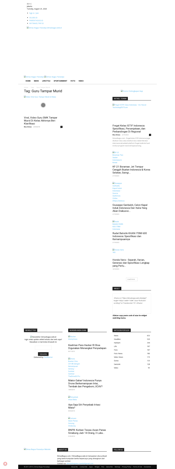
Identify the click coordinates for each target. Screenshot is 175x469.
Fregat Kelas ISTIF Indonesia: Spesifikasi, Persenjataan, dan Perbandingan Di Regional (128, 128)
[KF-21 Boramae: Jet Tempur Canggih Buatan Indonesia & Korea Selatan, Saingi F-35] (131, 157)
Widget (97, 467)
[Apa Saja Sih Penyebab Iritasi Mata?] (87, 399)
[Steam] (120, 456)
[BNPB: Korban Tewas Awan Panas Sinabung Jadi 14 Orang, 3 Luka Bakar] (87, 422)
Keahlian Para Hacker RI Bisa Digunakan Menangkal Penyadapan (87, 347)
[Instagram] (115, 456)
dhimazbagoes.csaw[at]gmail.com (80, 463)
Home (28, 81)
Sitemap (117, 467)
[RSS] (119, 456)
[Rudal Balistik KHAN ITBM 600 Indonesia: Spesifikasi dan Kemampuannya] (131, 225)
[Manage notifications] (5, 464)
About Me (74, 467)
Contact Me (83, 467)
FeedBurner (48, 357)
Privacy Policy (126, 467)
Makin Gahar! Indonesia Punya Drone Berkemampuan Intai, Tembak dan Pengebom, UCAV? (85, 383)
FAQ (102, 467)
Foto (73, 81)
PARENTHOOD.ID (36, 20)
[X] (122, 456)
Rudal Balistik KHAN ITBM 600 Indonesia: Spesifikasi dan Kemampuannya (129, 236)
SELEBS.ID (33, 17)
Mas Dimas (28, 127)
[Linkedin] (117, 456)
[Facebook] (113, 456)
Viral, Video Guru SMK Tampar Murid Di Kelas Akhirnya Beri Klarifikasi (40, 120)
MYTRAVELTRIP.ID (36, 23)
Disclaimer (147, 467)
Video (81, 81)
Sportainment (60, 81)
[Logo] (34, 77)
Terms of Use (137, 467)
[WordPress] (124, 456)
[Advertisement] (67, 34)
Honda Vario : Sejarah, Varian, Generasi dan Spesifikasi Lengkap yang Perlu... (130, 262)
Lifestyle (46, 81)
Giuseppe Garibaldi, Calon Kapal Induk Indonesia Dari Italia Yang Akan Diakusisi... (130, 208)
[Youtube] (125, 456)
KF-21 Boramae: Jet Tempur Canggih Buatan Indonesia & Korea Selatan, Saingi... (131, 169)
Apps (91, 467)
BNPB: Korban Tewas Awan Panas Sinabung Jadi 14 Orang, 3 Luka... (87, 431)
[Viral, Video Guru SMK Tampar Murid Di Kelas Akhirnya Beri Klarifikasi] (43, 105)
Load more (131, 279)
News (36, 81)
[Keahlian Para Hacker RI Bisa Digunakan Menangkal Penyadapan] (87, 338)
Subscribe (109, 467)
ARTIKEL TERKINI (120, 99)
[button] (148, 78)
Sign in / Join (34, 13)
